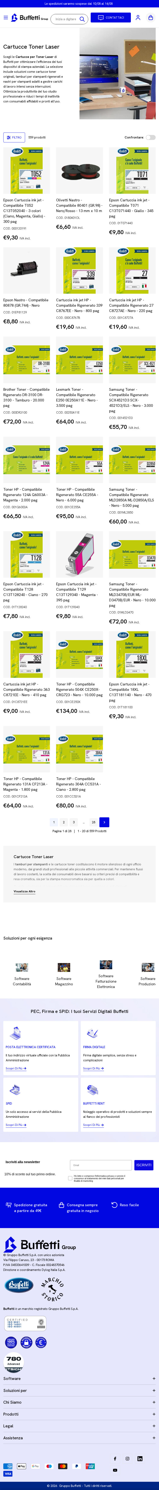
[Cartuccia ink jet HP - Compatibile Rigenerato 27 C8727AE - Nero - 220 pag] (132, 270)
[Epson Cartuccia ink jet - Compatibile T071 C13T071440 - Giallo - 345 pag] (132, 170)
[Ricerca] (82, 19)
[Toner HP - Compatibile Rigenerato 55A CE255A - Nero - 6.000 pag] (79, 460)
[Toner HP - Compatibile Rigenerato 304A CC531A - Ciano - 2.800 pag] (79, 749)
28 (93, 822)
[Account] (138, 17)
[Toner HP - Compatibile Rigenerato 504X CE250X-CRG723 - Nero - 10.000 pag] (79, 654)
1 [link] (54, 822)
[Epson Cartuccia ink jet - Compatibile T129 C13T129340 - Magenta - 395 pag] (79, 554)
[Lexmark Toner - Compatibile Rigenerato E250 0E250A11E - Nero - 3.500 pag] (79, 360)
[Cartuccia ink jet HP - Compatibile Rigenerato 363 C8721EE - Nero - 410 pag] (26, 654)
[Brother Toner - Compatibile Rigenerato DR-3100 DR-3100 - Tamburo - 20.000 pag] (26, 360)
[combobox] (69, 19)
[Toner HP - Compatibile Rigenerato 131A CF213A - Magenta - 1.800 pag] (26, 749)
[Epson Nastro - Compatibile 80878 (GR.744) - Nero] (26, 270)
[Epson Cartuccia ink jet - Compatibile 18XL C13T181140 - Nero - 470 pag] (132, 654)
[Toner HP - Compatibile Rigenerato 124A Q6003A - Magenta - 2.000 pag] (26, 460)
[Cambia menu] (5, 17)
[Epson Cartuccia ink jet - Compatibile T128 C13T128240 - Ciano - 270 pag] (26, 554)
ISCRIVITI (143, 1165)
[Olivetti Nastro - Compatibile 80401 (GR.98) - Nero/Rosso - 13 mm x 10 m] (79, 170)
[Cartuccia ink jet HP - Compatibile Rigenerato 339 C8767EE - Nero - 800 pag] (79, 270)
